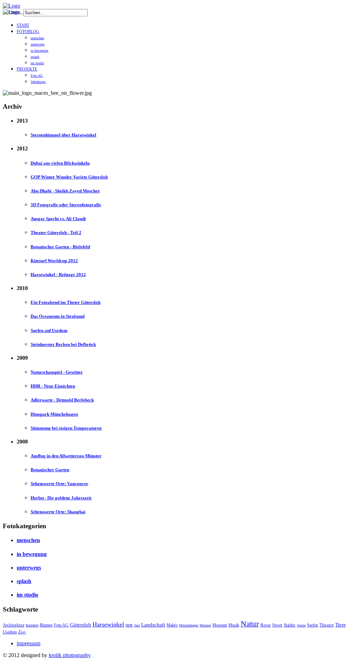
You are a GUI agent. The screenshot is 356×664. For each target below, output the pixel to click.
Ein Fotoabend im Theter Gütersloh (65, 302)
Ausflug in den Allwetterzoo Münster (66, 455)
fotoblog (28, 31)
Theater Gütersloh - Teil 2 (56, 232)
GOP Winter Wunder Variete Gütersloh (69, 177)
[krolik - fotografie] (11, 6)
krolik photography (70, 655)
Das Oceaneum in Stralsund (57, 316)
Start (23, 25)
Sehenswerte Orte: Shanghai (58, 511)
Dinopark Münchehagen (54, 414)
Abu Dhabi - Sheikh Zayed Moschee (65, 190)
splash (35, 57)
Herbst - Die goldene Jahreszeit (61, 497)
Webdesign (38, 82)
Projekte (27, 69)
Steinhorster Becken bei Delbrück (63, 344)
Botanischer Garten (50, 469)
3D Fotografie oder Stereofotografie (66, 204)
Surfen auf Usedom (49, 330)
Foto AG (37, 75)
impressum (28, 643)
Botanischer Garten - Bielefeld (60, 246)
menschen (37, 38)
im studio (37, 63)
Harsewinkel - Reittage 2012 (58, 274)
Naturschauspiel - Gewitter (57, 372)
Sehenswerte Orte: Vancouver (59, 483)
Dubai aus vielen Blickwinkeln (60, 163)
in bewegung (39, 50)
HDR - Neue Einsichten (53, 386)
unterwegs (37, 44)
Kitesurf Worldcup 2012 (54, 260)
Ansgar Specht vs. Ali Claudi (58, 218)
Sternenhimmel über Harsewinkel (63, 135)
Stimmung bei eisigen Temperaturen (66, 428)
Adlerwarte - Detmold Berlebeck (62, 399)
